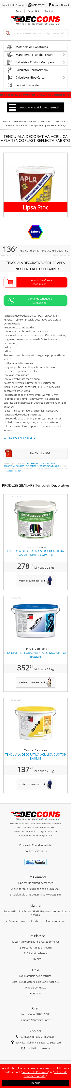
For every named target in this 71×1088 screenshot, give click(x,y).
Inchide (35, 1083)
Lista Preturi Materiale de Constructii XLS (35, 982)
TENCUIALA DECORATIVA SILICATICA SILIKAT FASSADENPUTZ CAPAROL (35, 553)
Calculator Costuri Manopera (35, 62)
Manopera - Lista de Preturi (34, 55)
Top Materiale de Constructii (35, 976)
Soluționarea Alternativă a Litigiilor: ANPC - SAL (35, 831)
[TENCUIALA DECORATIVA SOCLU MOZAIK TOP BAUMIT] (35, 644)
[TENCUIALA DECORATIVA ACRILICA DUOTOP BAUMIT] (35, 746)
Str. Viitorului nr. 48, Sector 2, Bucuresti (38, 1042)
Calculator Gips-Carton (31, 77)
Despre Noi (33, 10)
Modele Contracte (35, 987)
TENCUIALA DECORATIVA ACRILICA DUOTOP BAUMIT (35, 756)
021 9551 (51, 827)
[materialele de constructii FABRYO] (36, 238)
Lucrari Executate (27, 85)
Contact (49, 10)
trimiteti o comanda (38, 1048)
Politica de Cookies (36, 851)
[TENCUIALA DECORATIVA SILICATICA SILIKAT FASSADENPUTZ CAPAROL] (35, 543)
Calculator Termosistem (32, 70)
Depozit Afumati (60, 5)
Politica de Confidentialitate (35, 845)
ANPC (18, 827)
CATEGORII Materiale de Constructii (38, 107)
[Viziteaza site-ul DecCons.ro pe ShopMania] (35, 864)
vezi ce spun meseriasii (32, 580)
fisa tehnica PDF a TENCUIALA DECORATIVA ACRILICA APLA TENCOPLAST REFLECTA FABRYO (32, 464)
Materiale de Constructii (32, 47)
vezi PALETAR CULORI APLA (20, 438)
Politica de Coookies (35, 1072)
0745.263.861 (38, 5)
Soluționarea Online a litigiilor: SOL (35, 835)
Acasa (18, 10)
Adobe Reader (14, 470)
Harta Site (35, 993)
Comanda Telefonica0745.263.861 (40, 282)
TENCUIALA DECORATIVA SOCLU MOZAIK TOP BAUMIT (35, 655)
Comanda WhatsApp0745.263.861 (40, 300)
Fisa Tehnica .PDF (40, 453)
